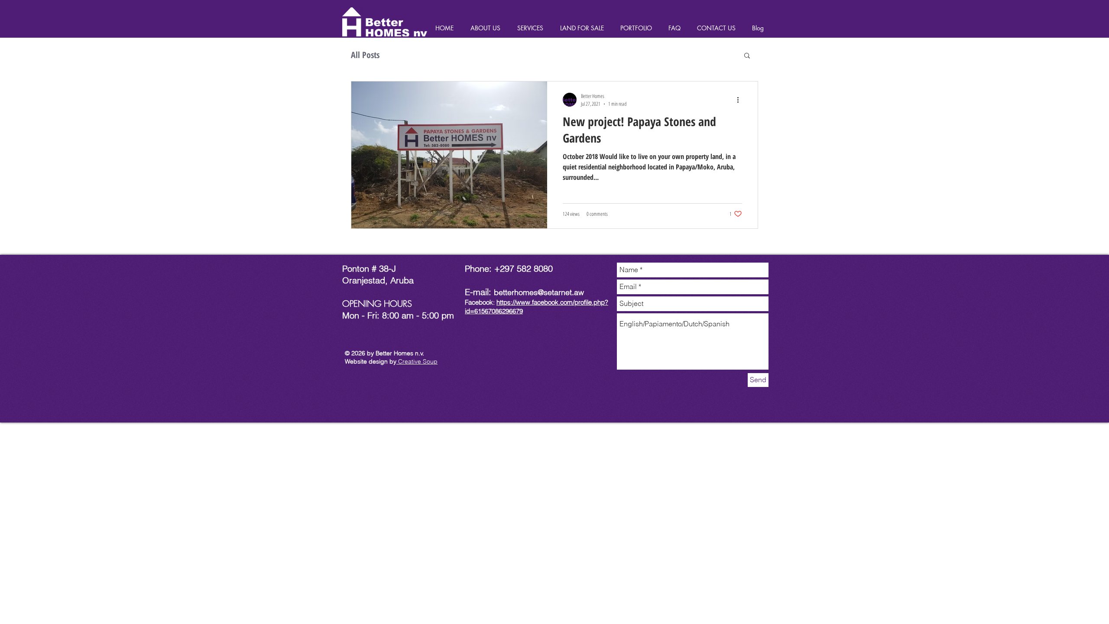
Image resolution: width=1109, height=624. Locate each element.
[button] (747, 56)
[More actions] (741, 99)
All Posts (365, 55)
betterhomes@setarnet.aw (539, 292)
